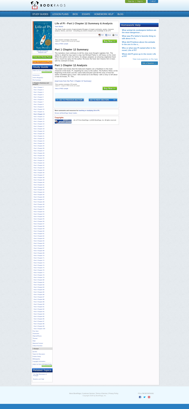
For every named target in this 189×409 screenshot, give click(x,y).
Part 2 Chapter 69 (39, 253)
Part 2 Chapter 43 (39, 189)
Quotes (35, 351)
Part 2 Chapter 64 (39, 241)
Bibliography (36, 359)
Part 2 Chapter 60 (39, 231)
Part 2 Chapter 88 (39, 299)
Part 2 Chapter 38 (39, 177)
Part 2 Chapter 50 (39, 206)
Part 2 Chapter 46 (39, 197)
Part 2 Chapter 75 (39, 267)
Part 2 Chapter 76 (39, 270)
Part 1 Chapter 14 (39, 119)
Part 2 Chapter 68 (39, 250)
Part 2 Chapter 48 (39, 202)
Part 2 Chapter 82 (39, 284)
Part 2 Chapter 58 (39, 226)
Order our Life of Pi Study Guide (42, 70)
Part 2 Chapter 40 (39, 182)
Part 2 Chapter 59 (39, 228)
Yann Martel (59, 26)
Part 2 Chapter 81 (39, 282)
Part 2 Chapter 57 (39, 224)
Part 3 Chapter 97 (39, 321)
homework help (103, 14)
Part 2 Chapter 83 (39, 287)
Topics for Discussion (39, 354)
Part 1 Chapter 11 (39, 111)
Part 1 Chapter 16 (39, 124)
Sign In (140, 1)
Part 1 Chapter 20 (39, 133)
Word (109, 35)
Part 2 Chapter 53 (39, 214)
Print (116, 35)
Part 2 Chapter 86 (39, 294)
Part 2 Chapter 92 (39, 309)
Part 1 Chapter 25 (39, 146)
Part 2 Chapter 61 (39, 233)
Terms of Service (101, 393)
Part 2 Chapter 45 (39, 194)
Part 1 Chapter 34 (39, 167)
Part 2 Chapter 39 (39, 180)
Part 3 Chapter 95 (39, 316)
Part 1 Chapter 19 (39, 131)
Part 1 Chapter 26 (39, 148)
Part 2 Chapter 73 (39, 263)
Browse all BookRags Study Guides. (66, 113)
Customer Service (88, 393)
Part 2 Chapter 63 (39, 238)
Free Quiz (35, 331)
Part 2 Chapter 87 (39, 297)
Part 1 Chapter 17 (39, 126)
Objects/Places (37, 336)
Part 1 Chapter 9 (39, 107)
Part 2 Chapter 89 (39, 302)
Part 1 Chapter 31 (39, 160)
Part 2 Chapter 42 (39, 187)
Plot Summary (37, 80)
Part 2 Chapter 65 (39, 243)
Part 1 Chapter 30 (39, 158)
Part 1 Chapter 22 (39, 138)
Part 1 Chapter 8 (39, 104)
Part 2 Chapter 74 (39, 265)
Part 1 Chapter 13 (39, 116)
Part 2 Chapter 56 (39, 221)
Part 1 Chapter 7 (39, 102)
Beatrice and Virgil (38, 379)
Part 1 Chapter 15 (39, 121)
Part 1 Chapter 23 (39, 141)
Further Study (37, 356)
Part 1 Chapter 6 (39, 99)
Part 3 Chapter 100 (39, 328)
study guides (40, 14)
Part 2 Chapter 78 (39, 275)
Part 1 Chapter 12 (39, 114)
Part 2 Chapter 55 (39, 219)
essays (86, 14)
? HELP (153, 1)
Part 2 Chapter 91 (39, 306)
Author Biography (38, 77)
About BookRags (75, 393)
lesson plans (60, 14)
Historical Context (38, 343)
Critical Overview (37, 345)
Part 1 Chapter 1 (39, 87)
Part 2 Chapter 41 (39, 185)
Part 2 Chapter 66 (39, 245)
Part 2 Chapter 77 (39, 272)
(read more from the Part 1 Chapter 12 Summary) (73, 81)
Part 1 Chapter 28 (39, 153)
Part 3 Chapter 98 (39, 323)
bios (75, 14)
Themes (35, 338)
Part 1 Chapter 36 (39, 172)
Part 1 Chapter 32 (39, 163)
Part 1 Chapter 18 (39, 128)
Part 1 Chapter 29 (39, 155)
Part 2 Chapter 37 (39, 175)
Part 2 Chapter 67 (39, 248)
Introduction (36, 75)
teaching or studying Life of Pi (89, 110)
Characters (36, 333)
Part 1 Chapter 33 (39, 165)
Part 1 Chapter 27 (39, 150)
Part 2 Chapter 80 (39, 280)
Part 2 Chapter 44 (39, 192)
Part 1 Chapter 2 (39, 89)
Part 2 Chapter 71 (39, 258)
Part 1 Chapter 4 (39, 94)
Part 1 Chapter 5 (39, 97)
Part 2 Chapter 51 (39, 209)
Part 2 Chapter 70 (39, 255)
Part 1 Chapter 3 (39, 92)
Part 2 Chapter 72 (39, 260)
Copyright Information (39, 361)
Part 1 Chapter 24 (39, 143)
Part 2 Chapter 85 (39, 292)
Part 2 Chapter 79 (39, 277)
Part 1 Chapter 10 (39, 109)
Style (34, 341)
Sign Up (131, 1)
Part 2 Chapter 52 (39, 211)
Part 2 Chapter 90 (39, 304)
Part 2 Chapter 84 (39, 289)
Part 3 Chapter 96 (39, 319)
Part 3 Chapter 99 (39, 326)
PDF (102, 35)
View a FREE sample (61, 44)
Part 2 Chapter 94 (39, 314)
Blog (120, 14)
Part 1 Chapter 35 (39, 170)
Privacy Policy (113, 393)
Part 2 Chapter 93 (39, 311)
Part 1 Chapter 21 (39, 136)
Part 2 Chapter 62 (39, 236)
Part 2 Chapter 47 (39, 199)
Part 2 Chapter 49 (39, 204)
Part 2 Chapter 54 (39, 216)
